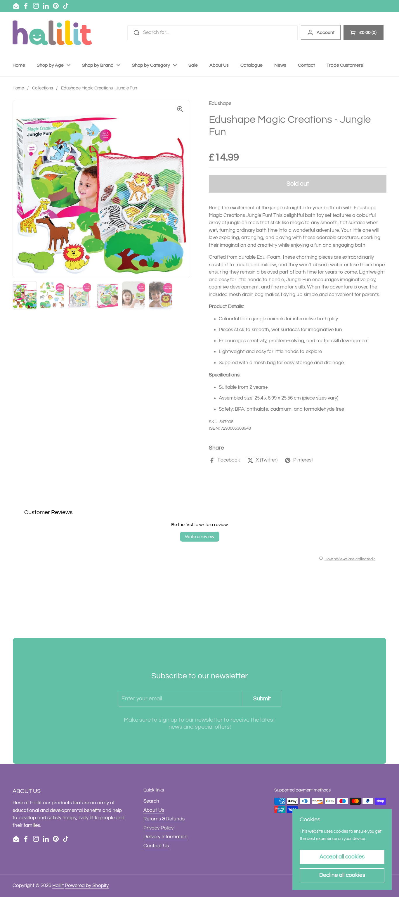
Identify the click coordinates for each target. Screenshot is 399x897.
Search (151, 801)
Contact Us (156, 845)
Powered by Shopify (87, 885)
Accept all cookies (342, 857)
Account (325, 32)
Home (18, 88)
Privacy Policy (158, 828)
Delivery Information (165, 836)
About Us (153, 810)
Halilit (58, 885)
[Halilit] (52, 32)
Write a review (199, 536)
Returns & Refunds (164, 819)
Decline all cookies (342, 875)
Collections (42, 88)
